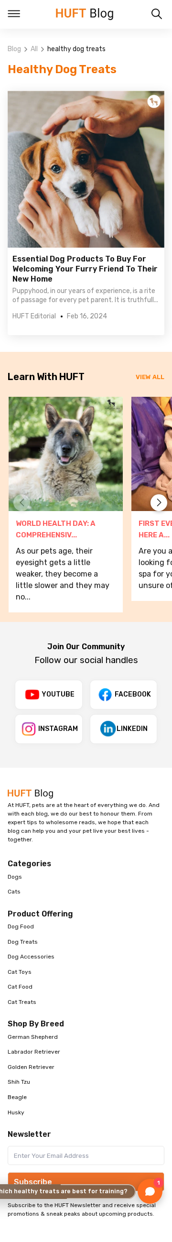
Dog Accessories (31, 956)
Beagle (17, 1097)
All (34, 49)
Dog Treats (23, 941)
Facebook (133, 694)
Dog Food (21, 926)
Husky (16, 1112)
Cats (14, 891)
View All (150, 377)
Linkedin (132, 729)
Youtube (58, 694)
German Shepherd (33, 1037)
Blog (14, 49)
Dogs (15, 876)
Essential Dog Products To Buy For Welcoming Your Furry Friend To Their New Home (85, 268)
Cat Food (20, 986)
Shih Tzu (19, 1082)
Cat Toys (20, 972)
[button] (158, 502)
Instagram (58, 729)
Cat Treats (22, 1002)
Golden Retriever (31, 1067)
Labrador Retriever (34, 1051)
